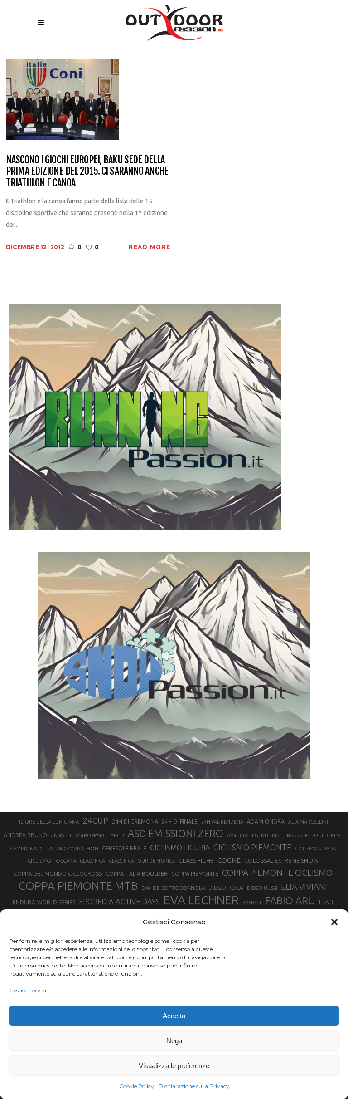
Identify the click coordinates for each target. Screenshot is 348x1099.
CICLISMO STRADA (315, 848)
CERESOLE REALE (124, 848)
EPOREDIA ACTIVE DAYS (119, 902)
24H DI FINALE (180, 821)
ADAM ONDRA (266, 821)
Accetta (174, 1016)
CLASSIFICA (92, 861)
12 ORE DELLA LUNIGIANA (48, 821)
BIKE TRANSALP (290, 835)
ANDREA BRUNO (25, 835)
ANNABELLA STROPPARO (79, 835)
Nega (174, 1041)
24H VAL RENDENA (222, 821)
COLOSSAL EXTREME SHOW (281, 860)
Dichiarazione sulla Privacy (194, 1086)
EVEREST (251, 902)
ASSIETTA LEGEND (247, 835)
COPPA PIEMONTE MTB (78, 886)
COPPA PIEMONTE (194, 873)
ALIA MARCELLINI (308, 821)
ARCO (117, 835)
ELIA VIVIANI (304, 886)
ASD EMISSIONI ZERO (175, 833)
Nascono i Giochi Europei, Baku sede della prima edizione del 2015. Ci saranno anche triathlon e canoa (87, 171)
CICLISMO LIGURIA (180, 848)
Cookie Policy (136, 1086)
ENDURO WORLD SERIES (44, 902)
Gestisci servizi (27, 990)
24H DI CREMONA (135, 821)
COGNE (229, 860)
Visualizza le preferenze (174, 1066)
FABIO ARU (290, 900)
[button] (334, 922)
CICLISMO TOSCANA (52, 861)
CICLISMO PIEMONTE (252, 847)
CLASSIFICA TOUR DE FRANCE (142, 861)
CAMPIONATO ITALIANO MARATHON (54, 848)
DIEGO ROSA (225, 887)
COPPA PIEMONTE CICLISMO (277, 873)
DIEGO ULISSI (262, 888)
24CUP (95, 820)
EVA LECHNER (201, 900)
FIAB (326, 902)
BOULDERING (327, 835)
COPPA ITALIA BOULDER (137, 873)
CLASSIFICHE (196, 860)
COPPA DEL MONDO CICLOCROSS (58, 873)
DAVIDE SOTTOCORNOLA (173, 888)
